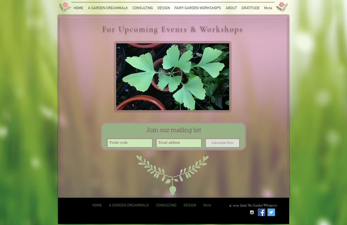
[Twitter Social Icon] (271, 212)
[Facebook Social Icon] (261, 212)
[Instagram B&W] (252, 212)
